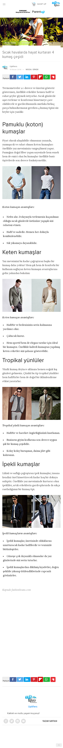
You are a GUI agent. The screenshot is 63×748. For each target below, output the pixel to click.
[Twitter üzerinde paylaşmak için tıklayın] (20, 77)
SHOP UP (41, 4)
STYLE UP (26, 43)
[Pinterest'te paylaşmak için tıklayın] (34, 77)
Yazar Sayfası (49, 721)
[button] (4, 4)
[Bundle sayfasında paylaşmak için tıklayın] (53, 77)
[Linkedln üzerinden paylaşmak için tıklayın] (27, 77)
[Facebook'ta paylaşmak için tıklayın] (13, 77)
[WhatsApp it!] (46, 77)
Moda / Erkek (10, 43)
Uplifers (13, 66)
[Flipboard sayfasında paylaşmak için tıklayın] (40, 77)
